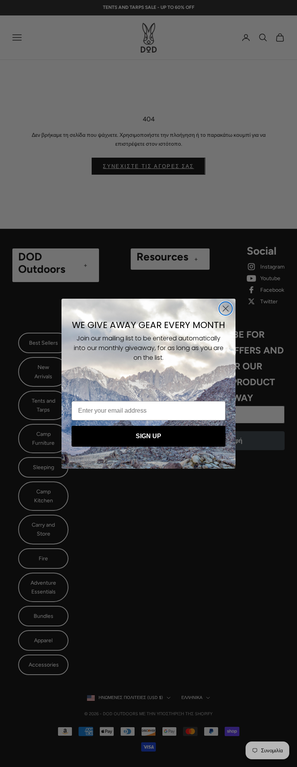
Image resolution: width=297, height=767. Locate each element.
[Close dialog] (225, 308)
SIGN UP (148, 436)
